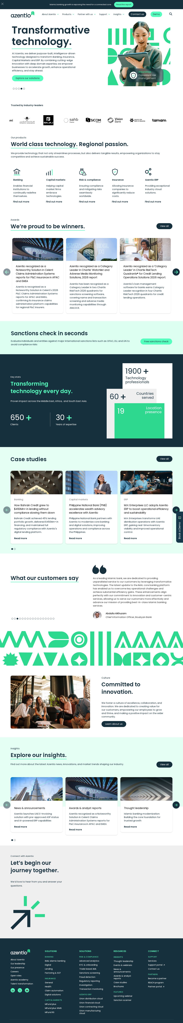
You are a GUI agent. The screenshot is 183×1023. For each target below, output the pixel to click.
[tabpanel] (91, 52)
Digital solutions (53, 994)
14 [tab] (46, 619)
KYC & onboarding (88, 964)
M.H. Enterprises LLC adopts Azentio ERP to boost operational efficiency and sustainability (146, 508)
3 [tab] (19, 89)
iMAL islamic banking (55, 960)
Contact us (154, 968)
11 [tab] (38, 619)
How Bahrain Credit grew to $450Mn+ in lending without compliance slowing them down (34, 508)
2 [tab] (16, 89)
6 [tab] (25, 619)
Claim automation (54, 990)
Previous (88, 594)
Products (66, 14)
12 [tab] (40, 619)
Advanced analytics (89, 960)
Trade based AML (88, 968)
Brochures (119, 986)
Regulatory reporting (89, 981)
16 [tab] (51, 619)
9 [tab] (33, 619)
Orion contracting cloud (91, 1006)
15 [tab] (48, 619)
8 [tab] (30, 619)
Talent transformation (22, 983)
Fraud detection (87, 977)
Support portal (155, 964)
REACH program (156, 982)
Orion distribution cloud (91, 998)
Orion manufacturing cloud (90, 1012)
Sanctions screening (89, 972)
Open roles (16, 975)
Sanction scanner (122, 1000)
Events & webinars (123, 965)
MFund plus (50, 1004)
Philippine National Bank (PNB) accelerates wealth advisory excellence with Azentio (88, 508)
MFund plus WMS (53, 1008)
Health (48, 986)
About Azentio (49, 14)
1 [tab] (14, 89)
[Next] (176, 272)
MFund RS (49, 1012)
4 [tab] (21, 89)
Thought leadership (136, 808)
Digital (48, 964)
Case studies (120, 982)
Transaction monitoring (91, 989)
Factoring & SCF (53, 972)
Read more (20, 538)
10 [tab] (35, 619)
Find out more (21, 201)
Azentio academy (19, 979)
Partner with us (85, 14)
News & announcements (29, 808)
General (49, 982)
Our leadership (18, 963)
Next (176, 594)
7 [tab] (28, 619)
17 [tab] (53, 619)
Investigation (85, 985)
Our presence (17, 967)
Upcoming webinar (123, 996)
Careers (15, 971)
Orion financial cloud (89, 1002)
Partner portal (155, 986)
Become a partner (157, 978)
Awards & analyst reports (85, 808)
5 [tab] (24, 89)
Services (152, 960)
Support (103, 14)
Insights (117, 14)
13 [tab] (43, 619)
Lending (49, 968)
